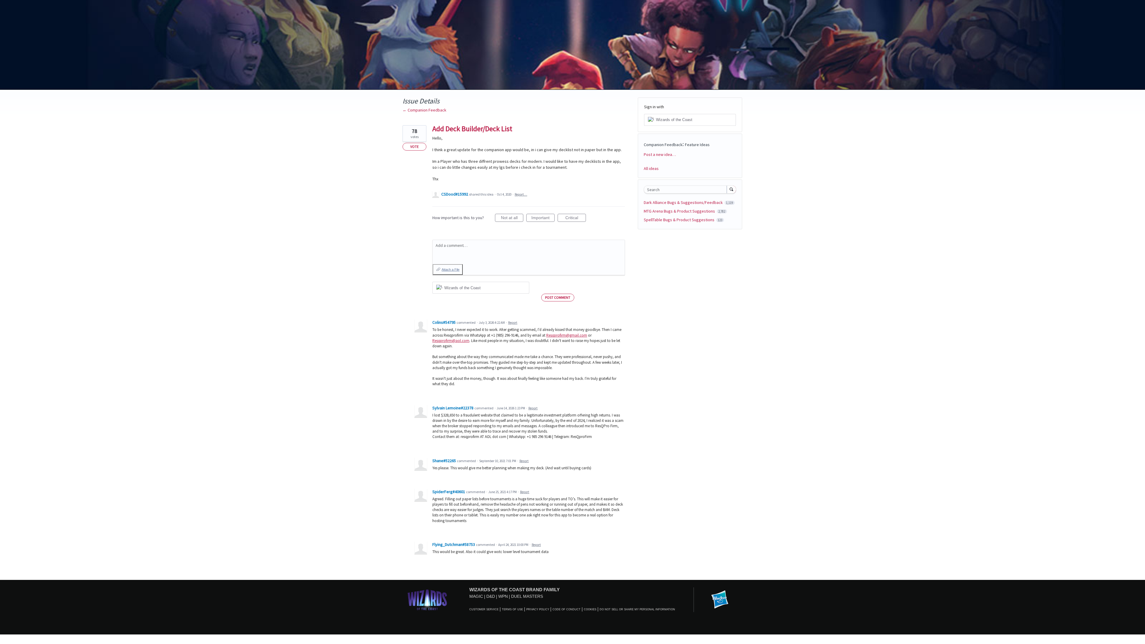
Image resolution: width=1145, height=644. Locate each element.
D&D (490, 596)
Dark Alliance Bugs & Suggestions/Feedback (684, 202)
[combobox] (687, 189)
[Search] (731, 189)
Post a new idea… (660, 154)
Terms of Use (512, 609)
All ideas (651, 168)
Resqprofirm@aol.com (450, 340)
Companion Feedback (663, 144)
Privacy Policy (537, 609)
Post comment (557, 297)
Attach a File (450, 269)
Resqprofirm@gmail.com (566, 335)
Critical (575, 218)
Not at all (512, 218)
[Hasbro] (720, 599)
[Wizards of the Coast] (427, 600)
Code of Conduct (567, 609)
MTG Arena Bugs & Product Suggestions (680, 211)
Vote (414, 146)
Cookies (590, 609)
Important (543, 218)
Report (512, 323)
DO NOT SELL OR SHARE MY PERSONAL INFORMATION (637, 609)
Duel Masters (527, 596)
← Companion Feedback (424, 110)
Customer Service (484, 609)
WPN (503, 596)
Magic (476, 596)
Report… (521, 194)
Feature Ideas (697, 144)
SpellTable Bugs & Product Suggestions (679, 219)
